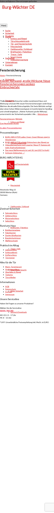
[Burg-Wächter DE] (27, 13)
